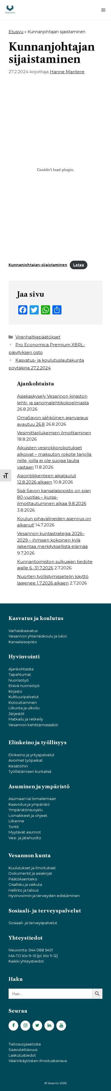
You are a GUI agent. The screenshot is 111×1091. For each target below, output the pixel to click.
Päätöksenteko (23, 879)
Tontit (14, 826)
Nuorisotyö (19, 680)
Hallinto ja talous (23, 890)
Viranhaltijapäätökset (37, 337)
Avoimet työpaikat (26, 760)
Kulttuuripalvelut (24, 696)
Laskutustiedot (22, 1055)
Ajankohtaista (21, 669)
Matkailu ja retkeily (26, 719)
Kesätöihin (18, 766)
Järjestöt (16, 713)
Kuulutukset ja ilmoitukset (32, 868)
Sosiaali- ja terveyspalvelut (33, 922)
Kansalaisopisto (23, 641)
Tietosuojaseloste (25, 1044)
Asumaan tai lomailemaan (32, 798)
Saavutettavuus (23, 1049)
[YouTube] (61, 1026)
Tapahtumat (20, 674)
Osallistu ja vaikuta (25, 884)
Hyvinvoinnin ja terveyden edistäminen (44, 895)
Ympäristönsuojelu (26, 809)
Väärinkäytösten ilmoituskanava (38, 1060)
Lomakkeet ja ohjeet (28, 815)
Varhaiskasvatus (23, 630)
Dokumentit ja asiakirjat (30, 873)
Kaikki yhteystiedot (26, 961)
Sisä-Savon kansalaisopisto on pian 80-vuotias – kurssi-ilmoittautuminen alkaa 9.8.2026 (54, 497)
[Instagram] (25, 1026)
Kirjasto (15, 691)
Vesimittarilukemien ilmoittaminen (54, 432)
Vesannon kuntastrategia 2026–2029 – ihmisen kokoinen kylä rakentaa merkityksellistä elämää (52, 540)
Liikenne (16, 821)
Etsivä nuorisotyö (24, 685)
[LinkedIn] (49, 1026)
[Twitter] (37, 1026)
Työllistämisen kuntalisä (30, 771)
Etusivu (16, 31)
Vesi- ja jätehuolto (25, 837)
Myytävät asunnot (25, 832)
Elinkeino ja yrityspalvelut (31, 755)
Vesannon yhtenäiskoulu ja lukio (38, 636)
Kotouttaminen (23, 702)
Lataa (78, 265)
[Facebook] (13, 1026)
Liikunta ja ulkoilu (24, 708)
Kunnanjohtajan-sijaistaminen (38, 265)
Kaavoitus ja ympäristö (29, 804)
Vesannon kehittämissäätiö (33, 724)
